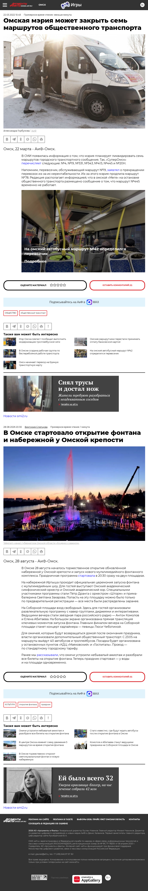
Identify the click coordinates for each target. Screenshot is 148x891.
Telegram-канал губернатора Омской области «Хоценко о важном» (41, 543)
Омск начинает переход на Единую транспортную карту (38, 363)
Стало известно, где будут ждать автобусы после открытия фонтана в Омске (114, 732)
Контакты (134, 819)
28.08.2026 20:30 (12, 427)
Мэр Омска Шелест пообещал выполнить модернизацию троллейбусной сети (42, 340)
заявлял (113, 170)
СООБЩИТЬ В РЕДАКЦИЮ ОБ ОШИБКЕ (48, 823)
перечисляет (31, 163)
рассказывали (47, 655)
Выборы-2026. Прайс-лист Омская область (101, 819)
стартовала (86, 575)
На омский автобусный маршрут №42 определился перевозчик (75, 251)
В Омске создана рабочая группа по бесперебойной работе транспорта (39, 352)
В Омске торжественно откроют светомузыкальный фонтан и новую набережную (39, 756)
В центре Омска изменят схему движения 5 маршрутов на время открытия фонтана (43, 743)
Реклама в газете (63, 819)
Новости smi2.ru (15, 416)
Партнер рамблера (59, 878)
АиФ (33, 130)
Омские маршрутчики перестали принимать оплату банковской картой (115, 340)
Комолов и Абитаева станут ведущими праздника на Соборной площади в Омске (114, 743)
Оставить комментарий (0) (117, 285)
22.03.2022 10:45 (12, 14)
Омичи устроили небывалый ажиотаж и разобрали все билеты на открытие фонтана (44, 732)
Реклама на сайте (39, 819)
